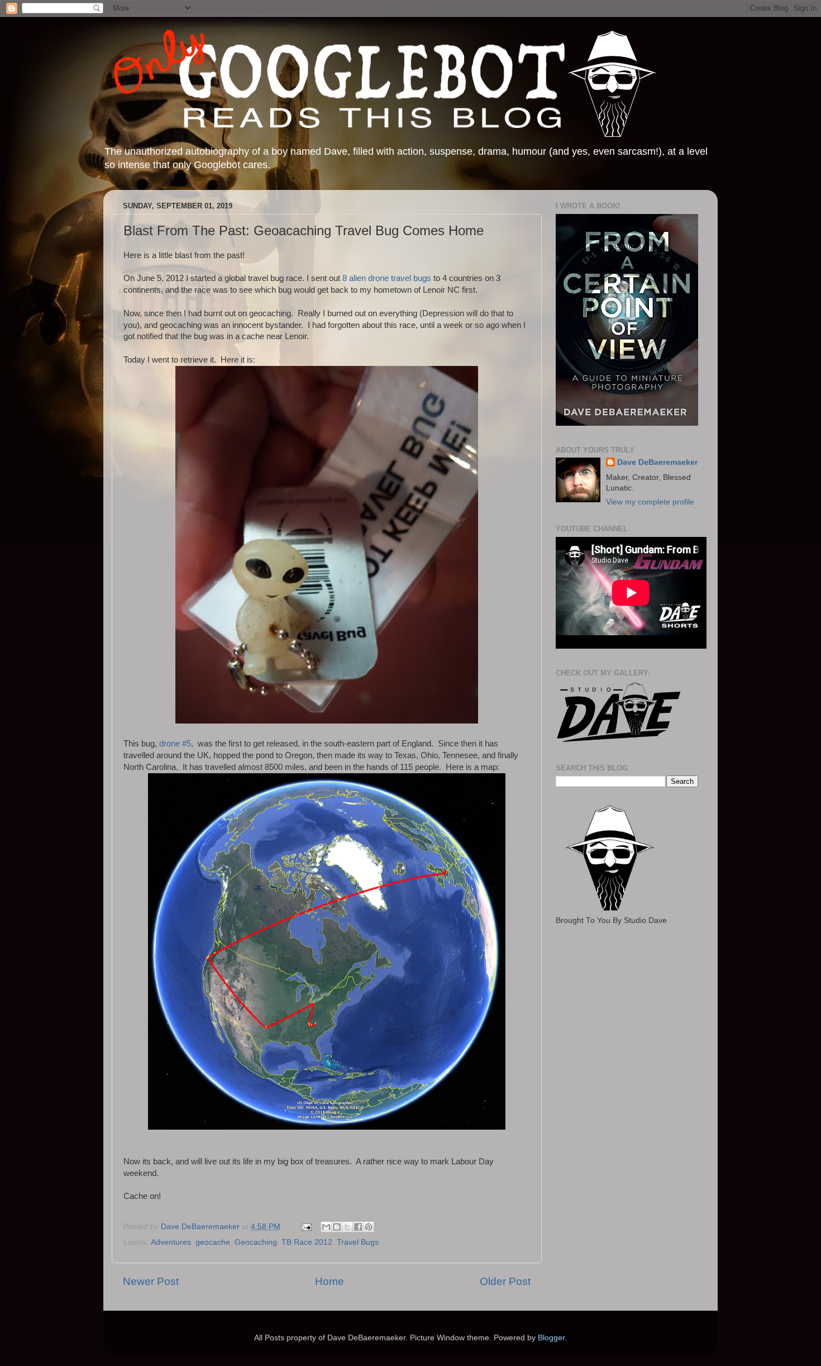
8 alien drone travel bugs (386, 278)
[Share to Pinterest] (368, 1226)
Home (329, 1281)
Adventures (171, 1242)
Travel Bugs (358, 1242)
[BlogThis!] (336, 1226)
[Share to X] (347, 1226)
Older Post (505, 1281)
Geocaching (256, 1242)
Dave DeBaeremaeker (657, 462)
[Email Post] (306, 1226)
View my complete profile (650, 502)
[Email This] (326, 1226)
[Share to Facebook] (358, 1226)
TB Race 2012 (306, 1242)
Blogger (551, 1338)
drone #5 (174, 743)
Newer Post (151, 1281)
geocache (212, 1242)
